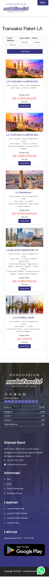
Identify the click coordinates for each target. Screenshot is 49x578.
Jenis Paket (24, 38)
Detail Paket (24, 106)
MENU (43, 2)
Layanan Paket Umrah (17, 513)
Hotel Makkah (10, 39)
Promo (34, 38)
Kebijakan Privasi (14, 493)
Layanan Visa (13, 522)
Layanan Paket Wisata (17, 518)
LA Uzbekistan (23, 192)
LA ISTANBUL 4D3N (23, 317)
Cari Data (25, 51)
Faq (8, 479)
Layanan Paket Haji (15, 508)
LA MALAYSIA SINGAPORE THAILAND (26, 250)
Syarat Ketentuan (15, 488)
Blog (9, 483)
